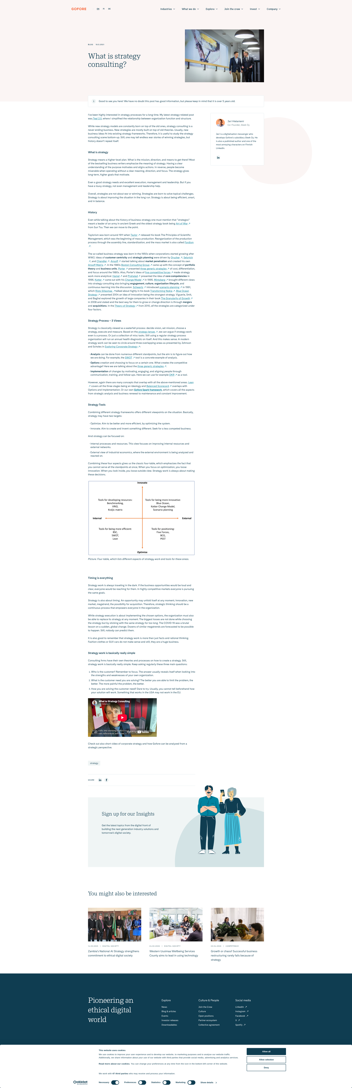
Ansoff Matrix (95, 265)
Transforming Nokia (161, 291)
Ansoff (114, 261)
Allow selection (266, 1059)
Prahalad (133, 276)
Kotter (98, 279)
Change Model (133, 279)
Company (272, 9)
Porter (121, 268)
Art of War (182, 223)
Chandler (102, 261)
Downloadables (169, 1025)
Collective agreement (209, 1025)
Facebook (240, 1016)
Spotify (239, 1025)
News (164, 1007)
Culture (202, 1011)
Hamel (116, 276)
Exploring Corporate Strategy (121, 346)
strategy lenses (146, 331)
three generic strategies (153, 268)
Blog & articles (169, 1011)
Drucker (175, 257)
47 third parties (120, 1073)
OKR (171, 374)
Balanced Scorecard (157, 386)
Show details (207, 1082)
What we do (189, 9)
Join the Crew (205, 1007)
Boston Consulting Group (135, 265)
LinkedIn (239, 1007)
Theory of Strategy (125, 305)
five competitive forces (157, 272)
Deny (266, 1067)
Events (165, 1016)
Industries (166, 9)
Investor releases (170, 1020)
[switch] (142, 1082)
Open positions (206, 1016)
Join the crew (232, 9)
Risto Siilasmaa (104, 291)
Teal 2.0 (97, 118)
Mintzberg (159, 279)
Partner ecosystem (207, 1020)
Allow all (266, 1051)
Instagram (240, 1011)
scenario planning (169, 287)
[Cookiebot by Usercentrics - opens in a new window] (80, 1083)
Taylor (134, 235)
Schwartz (138, 287)
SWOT (128, 357)
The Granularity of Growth (175, 298)
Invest (253, 9)
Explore (210, 9)
